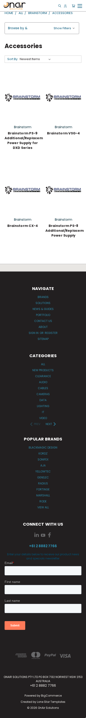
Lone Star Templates (51, 702)
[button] (42, 28)
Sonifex (43, 459)
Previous (7, 713)
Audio (43, 382)
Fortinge (43, 489)
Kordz (43, 453)
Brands (43, 297)
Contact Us (43, 321)
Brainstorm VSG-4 (63, 133)
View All (43, 507)
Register (51, 333)
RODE (43, 501)
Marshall (43, 495)
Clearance (43, 376)
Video (43, 418)
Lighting (43, 406)
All (43, 364)
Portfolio (43, 315)
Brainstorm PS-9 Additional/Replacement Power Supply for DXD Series (27, 140)
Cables (43, 388)
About (43, 327)
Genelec (43, 477)
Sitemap (43, 339)
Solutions (43, 303)
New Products (43, 370)
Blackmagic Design (43, 447)
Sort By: (12, 59)
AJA (43, 465)
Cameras (43, 394)
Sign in (34, 333)
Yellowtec (43, 471)
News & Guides (43, 309)
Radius (43, 483)
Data (43, 400)
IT (43, 412)
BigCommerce (51, 696)
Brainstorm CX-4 (22, 225)
